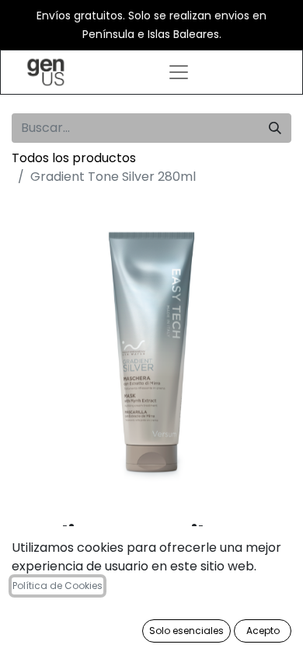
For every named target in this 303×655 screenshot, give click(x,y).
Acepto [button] (263, 630)
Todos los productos (74, 158)
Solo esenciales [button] (186, 630)
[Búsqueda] (275, 128)
